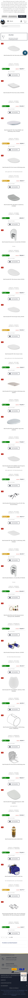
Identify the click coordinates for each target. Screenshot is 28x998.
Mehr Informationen (19, 12)
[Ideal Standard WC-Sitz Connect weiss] (14, 347)
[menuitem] (10, 21)
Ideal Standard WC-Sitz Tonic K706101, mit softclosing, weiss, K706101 (13, 130)
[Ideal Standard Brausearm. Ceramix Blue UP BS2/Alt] (14, 235)
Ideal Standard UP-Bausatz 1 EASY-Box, (14, 876)
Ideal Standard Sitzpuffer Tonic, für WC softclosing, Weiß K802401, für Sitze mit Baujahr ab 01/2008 (13, 914)
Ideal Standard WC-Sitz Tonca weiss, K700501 (13, 92)
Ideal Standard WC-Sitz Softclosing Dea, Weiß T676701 (13, 802)
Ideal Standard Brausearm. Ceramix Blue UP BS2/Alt (14, 242)
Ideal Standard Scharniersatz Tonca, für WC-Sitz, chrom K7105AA (14, 504)
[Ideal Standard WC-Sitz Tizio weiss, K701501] (14, 48)
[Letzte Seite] (6, 937)
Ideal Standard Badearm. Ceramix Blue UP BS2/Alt (13, 577)
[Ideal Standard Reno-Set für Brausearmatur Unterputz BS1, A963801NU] (14, 608)
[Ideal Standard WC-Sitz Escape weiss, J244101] (14, 309)
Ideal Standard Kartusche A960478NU (13, 839)
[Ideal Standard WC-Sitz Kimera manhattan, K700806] (14, 197)
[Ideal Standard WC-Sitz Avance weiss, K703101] (14, 272)
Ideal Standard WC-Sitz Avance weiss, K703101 (13, 279)
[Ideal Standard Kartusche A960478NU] (14, 832)
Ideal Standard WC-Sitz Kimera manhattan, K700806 (14, 205)
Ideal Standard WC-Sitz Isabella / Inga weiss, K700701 (14, 429)
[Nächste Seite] (4, 937)
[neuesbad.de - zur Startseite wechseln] (3, 22)
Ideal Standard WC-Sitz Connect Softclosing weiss (13, 167)
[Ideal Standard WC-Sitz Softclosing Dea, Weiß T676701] (14, 795)
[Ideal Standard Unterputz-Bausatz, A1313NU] (14, 645)
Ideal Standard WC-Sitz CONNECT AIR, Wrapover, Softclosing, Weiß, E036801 (13, 466)
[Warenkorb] (25, 21)
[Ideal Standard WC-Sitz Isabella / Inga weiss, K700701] (14, 421)
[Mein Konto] (21, 21)
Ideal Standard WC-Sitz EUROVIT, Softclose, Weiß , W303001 (13, 690)
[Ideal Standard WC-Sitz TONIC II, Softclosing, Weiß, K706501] (14, 533)
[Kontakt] (2, 966)
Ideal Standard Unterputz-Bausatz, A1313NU (14, 652)
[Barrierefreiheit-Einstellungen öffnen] (25, 53)
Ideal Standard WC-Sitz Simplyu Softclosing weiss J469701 (14, 392)
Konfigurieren (22, 16)
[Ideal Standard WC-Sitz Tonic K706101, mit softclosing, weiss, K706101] (14, 123)
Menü (11, 21)
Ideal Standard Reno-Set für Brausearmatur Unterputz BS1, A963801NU (14, 616)
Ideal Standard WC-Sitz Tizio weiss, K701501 (14, 55)
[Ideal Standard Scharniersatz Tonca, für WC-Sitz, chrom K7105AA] (14, 496)
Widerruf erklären (14, 988)
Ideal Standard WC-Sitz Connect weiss (13, 354)
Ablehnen (4, 16)
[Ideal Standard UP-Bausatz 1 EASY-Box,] (14, 869)
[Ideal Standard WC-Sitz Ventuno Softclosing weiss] (14, 757)
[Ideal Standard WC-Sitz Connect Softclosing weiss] (14, 160)
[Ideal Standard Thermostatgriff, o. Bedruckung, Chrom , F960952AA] (14, 720)
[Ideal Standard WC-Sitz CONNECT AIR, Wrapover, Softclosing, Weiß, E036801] (14, 459)
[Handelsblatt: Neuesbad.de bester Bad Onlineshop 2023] (24, 976)
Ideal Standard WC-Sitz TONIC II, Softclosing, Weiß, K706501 (13, 541)
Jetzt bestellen (15, 75)
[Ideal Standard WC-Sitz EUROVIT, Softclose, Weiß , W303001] (14, 683)
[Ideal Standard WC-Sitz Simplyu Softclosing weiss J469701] (14, 384)
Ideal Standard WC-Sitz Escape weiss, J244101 (13, 316)
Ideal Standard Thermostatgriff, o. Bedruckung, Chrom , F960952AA (14, 728)
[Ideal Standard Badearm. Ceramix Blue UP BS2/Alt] (14, 571)
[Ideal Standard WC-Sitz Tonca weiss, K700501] (14, 86)
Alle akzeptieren (13, 16)
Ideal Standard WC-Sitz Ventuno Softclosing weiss (13, 764)
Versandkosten (21, 990)
